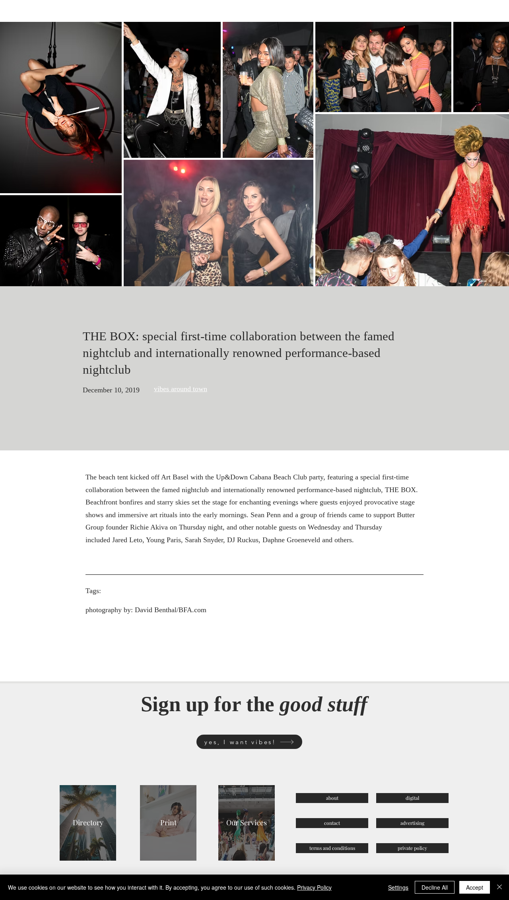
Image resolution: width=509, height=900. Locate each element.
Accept (474, 887)
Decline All (435, 887)
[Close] (499, 887)
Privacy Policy (314, 887)
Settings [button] (398, 887)
